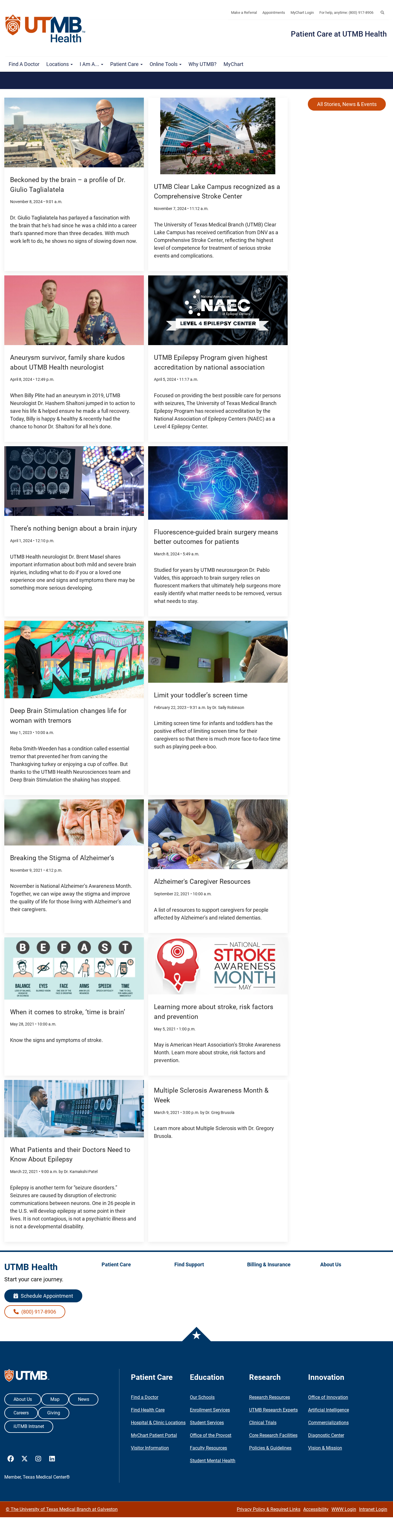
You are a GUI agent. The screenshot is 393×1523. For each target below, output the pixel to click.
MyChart (233, 64)
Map (55, 1399)
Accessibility (316, 1509)
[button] (382, 13)
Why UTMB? (202, 64)
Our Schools (202, 1397)
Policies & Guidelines (270, 1448)
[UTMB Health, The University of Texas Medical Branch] (26, 1377)
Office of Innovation (328, 1397)
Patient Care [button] (125, 64)
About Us (23, 1399)
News (83, 1399)
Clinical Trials (262, 1422)
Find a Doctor (24, 64)
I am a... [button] (90, 64)
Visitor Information (150, 1448)
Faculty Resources (208, 1448)
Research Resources (269, 1397)
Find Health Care (148, 1410)
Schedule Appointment (46, 1296)
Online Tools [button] (164, 64)
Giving (53, 1413)
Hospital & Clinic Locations (158, 1422)
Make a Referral (244, 12)
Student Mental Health (212, 1460)
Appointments (273, 12)
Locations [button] (58, 64)
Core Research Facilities (273, 1435)
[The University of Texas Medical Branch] (48, 28)
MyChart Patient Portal (154, 1435)
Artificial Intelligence (328, 1410)
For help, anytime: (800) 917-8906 (346, 12)
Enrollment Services (210, 1410)
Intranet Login (373, 1509)
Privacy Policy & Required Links (268, 1509)
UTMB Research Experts (273, 1410)
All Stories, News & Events (347, 104)
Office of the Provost (210, 1435)
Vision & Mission (325, 1448)
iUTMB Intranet (29, 1426)
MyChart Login (302, 12)
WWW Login (343, 1509)
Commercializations (328, 1422)
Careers (21, 1413)
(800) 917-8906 (38, 1312)
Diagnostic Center (326, 1435)
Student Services (207, 1422)
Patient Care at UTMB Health (339, 34)
